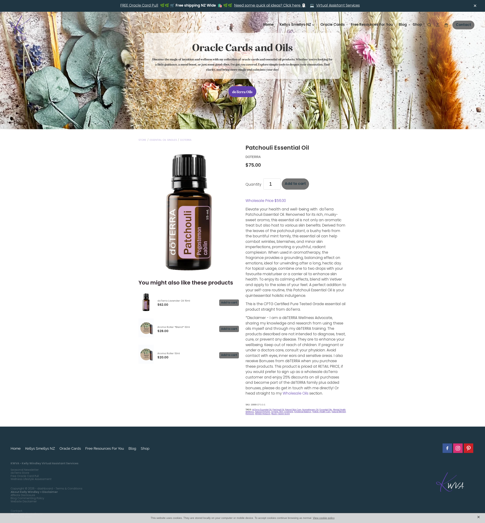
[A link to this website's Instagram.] (458, 448)
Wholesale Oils (295, 394)
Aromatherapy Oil (310, 409)
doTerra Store (20, 473)
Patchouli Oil (278, 409)
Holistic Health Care (321, 411)
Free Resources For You (372, 25)
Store (142, 140)
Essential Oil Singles (163, 140)
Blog (403, 25)
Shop (417, 25)
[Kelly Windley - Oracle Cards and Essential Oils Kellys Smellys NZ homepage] (57, 25)
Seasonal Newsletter (25, 470)
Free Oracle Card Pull (25, 476)
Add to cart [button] (295, 184)
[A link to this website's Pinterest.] (468, 448)
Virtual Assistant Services (338, 6)
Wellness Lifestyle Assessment (31, 479)
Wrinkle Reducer (262, 414)
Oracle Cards (332, 25)
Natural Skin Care (293, 409)
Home (268, 25)
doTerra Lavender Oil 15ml (173, 301)
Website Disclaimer (24, 502)
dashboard (45, 489)
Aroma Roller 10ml (168, 354)
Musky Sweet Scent (280, 414)
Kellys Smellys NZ (296, 25)
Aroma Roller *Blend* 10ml (173, 327)
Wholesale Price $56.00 (266, 201)
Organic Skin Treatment (282, 411)
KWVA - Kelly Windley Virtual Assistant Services (44, 463)
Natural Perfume (262, 411)
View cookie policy (324, 517)
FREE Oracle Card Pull (139, 6)
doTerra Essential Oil (261, 409)
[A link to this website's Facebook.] (447, 448)
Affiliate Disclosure (23, 495)
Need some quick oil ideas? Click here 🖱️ (270, 6)
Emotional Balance (302, 411)
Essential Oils (325, 409)
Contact (463, 25)
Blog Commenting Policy (27, 498)
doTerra (186, 140)
